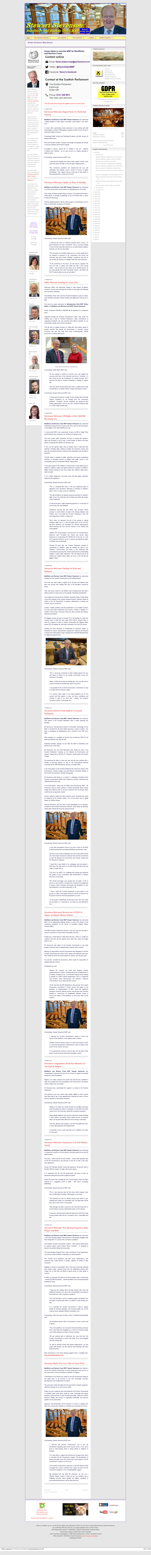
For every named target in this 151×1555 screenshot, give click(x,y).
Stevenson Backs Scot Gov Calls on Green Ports (64, 1363)
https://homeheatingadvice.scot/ (53, 1355)
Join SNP (107, 68)
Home (66, 1489)
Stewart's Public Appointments (100, 142)
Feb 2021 (98, 187)
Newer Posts (47, 1489)
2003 (96, 230)
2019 (96, 194)
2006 (96, 223)
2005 (96, 225)
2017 (96, 198)
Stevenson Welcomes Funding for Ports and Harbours (109, 165)
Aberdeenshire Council (82, 1534)
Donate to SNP (108, 70)
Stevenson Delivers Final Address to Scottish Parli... (108, 168)
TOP (149, 1548)
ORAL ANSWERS (61, 37)
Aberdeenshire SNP (110, 74)
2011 (96, 212)
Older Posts (85, 1489)
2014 (96, 205)
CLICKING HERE (108, 101)
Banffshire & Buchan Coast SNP (113, 78)
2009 (96, 216)
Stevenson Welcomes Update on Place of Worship (65, 182)
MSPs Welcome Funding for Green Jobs (61, 282)
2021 (96, 152)
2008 (96, 219)
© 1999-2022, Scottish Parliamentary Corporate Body (83, 1529)
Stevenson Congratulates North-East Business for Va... (109, 174)
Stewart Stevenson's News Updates (40, 42)
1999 (96, 237)
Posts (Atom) (54, 1492)
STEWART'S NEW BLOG (105, 37)
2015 (96, 203)
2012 (96, 210)
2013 (96, 207)
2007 (96, 221)
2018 (96, 196)
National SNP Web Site (110, 76)
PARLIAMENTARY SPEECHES (41, 37)
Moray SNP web (109, 72)
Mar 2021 (98, 154)
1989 (96, 239)
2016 (96, 201)
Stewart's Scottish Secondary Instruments (103, 140)
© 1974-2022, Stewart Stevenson (80, 1536)
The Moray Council (95, 1534)
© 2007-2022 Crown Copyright (82, 1532)
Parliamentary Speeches (99, 136)
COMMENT (91, 37)
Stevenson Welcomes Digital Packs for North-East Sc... (109, 157)
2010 (96, 214)
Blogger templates (7, 1548)
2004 (96, 228)
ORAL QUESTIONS (77, 37)
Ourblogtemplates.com (34, 1548)
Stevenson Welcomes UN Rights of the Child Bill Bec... (109, 163)
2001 (96, 234)
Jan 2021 (98, 189)
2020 (96, 192)
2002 (96, 232)
